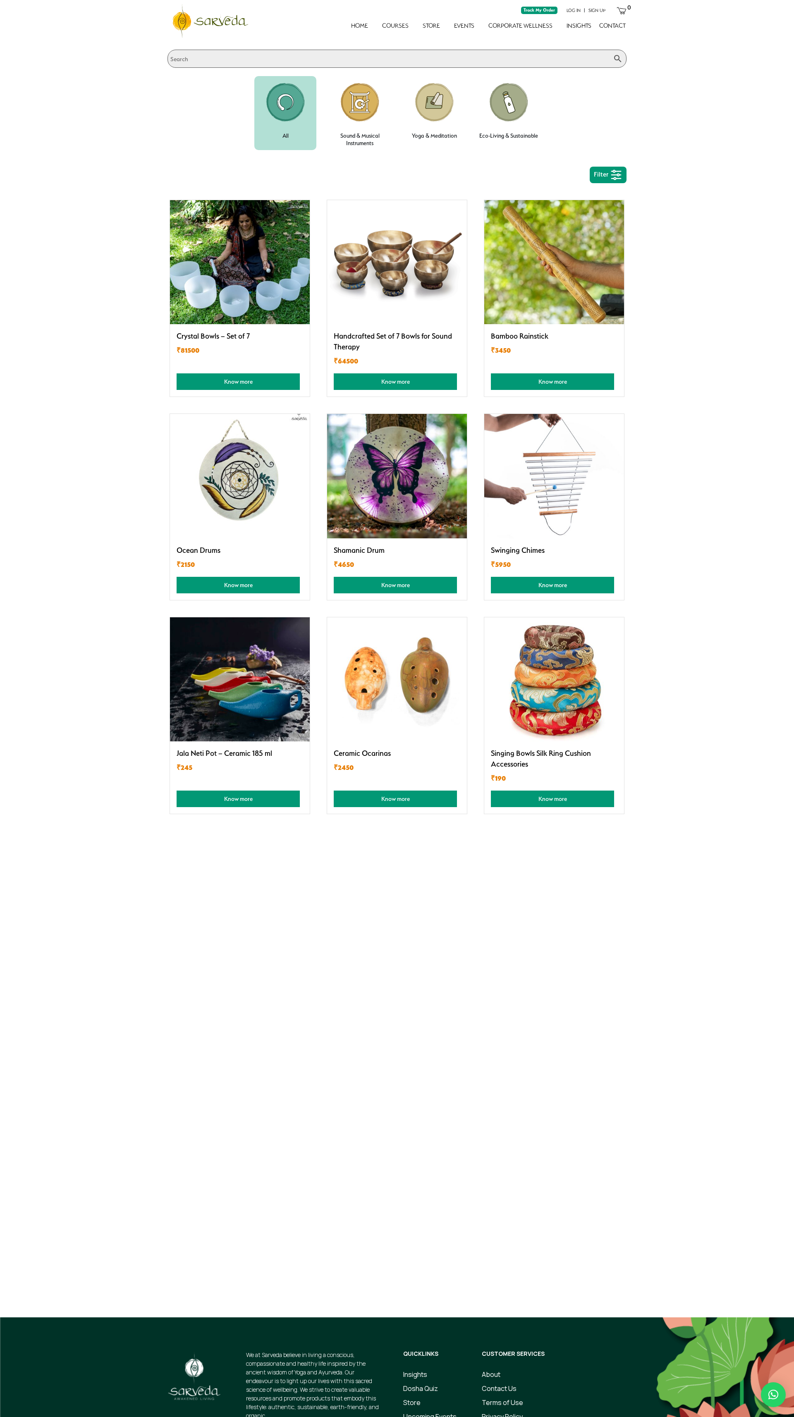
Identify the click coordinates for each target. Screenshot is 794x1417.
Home (359, 25)
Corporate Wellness (520, 25)
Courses (395, 25)
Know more (238, 381)
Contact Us (499, 1388)
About (491, 1374)
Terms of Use (502, 1402)
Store (431, 25)
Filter (602, 174)
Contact (612, 25)
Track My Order (539, 10)
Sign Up (596, 10)
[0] (622, 9)
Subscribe (554, 1271)
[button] (773, 1394)
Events (464, 25)
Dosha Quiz (420, 1388)
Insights (579, 25)
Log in (574, 10)
